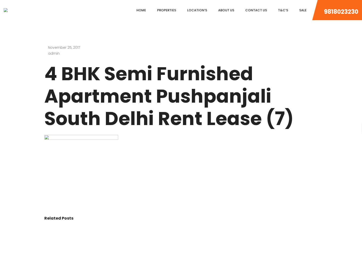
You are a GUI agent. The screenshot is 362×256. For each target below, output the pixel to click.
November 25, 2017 (64, 47)
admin (54, 53)
